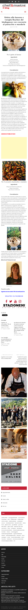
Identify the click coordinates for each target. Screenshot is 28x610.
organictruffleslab (17, 533)
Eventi (4, 496)
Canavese (3, 519)
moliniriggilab (14, 532)
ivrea (9, 528)
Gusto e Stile (6, 499)
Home (3, 552)
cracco (3, 523)
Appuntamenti (6, 492)
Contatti (3, 565)
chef (8, 519)
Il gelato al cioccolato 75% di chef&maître (6, 324)
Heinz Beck (3, 526)
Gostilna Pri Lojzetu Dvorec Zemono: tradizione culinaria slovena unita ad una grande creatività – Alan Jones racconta (21, 360)
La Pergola (13, 528)
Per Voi (4, 506)
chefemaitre (20, 519)
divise (24, 523)
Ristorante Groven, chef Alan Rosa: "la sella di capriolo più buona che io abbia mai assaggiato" (13, 601)
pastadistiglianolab (11, 535)
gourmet (20, 524)
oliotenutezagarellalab (6, 533)
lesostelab (19, 528)
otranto (3, 535)
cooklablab (19, 521)
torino (22, 537)
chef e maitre (4, 521)
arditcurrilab (4, 517)
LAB (2, 554)
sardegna (3, 537)
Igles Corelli (10, 526)
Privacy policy (20, 608)
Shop (2, 567)
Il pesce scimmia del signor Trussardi (10, 596)
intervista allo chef (18, 526)
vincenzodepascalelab (7, 540)
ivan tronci (4, 528)
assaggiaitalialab (12, 517)
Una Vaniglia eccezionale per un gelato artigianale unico (6, 340)
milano (8, 532)
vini (14, 540)
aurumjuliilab (21, 517)
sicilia (8, 537)
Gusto (2, 559)
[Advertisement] (14, 148)
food (2, 524)
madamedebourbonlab (18, 530)
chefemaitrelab (12, 521)
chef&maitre (13, 519)
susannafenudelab (15, 537)
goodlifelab (14, 524)
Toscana (3, 539)
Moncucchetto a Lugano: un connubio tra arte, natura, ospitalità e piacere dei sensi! (12, 598)
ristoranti (19, 535)
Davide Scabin (18, 523)
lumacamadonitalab (6, 530)
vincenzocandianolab (18, 539)
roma (23, 535)
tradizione (9, 539)
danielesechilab (10, 523)
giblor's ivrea (8, 524)
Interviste (5, 503)
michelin (3, 532)
